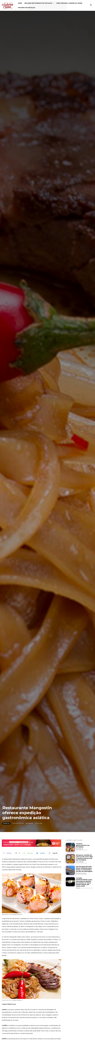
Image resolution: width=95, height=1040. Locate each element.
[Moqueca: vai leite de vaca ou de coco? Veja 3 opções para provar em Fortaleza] (70, 858)
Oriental (6, 823)
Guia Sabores (79, 861)
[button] (91, 5)
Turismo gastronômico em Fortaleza (83, 845)
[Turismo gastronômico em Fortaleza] (70, 847)
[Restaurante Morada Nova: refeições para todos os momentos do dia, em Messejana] (70, 870)
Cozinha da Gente (81, 873)
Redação (30, 823)
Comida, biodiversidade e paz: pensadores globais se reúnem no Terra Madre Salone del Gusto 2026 (84, 882)
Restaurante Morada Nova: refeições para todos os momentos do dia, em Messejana (84, 869)
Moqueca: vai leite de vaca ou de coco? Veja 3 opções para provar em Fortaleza (84, 857)
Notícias (78, 888)
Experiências (79, 848)
